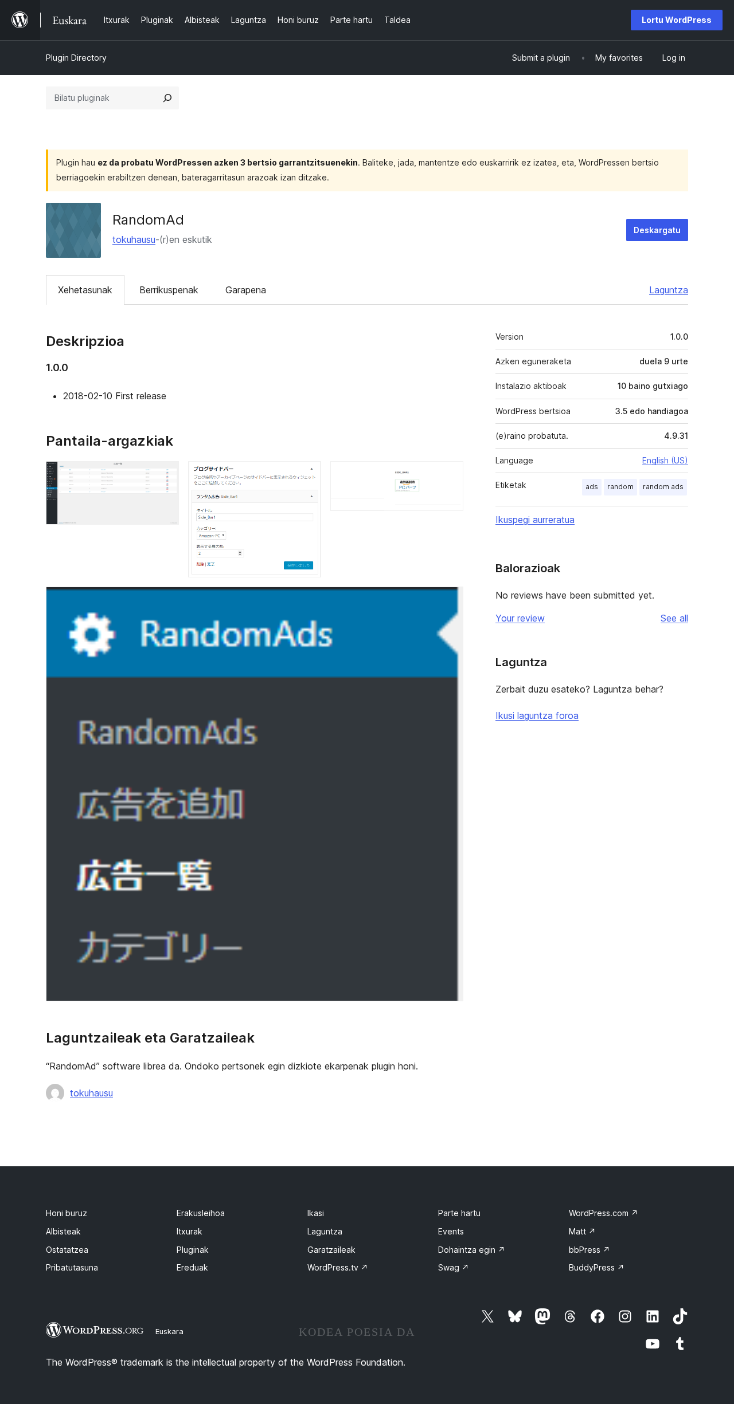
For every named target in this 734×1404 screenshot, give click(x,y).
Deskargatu (657, 230)
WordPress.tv (337, 1267)
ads (591, 486)
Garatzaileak (331, 1249)
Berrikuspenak (168, 290)
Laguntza (668, 290)
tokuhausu (133, 239)
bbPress (589, 1249)
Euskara (169, 1331)
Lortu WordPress (677, 20)
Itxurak (189, 1231)
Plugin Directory (76, 57)
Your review (520, 618)
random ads (663, 486)
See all (674, 618)
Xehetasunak (85, 290)
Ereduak (192, 1267)
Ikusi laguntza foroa (537, 715)
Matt (582, 1231)
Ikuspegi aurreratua (535, 519)
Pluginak (193, 1249)
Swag (453, 1267)
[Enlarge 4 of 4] (448, 602)
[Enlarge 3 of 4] (448, 476)
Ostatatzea (67, 1249)
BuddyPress (596, 1267)
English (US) (665, 460)
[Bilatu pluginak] (167, 97)
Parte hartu (459, 1213)
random (620, 486)
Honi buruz (66, 1213)
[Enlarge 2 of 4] (305, 476)
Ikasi (315, 1213)
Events (451, 1231)
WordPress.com (603, 1213)
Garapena (245, 290)
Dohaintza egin (471, 1249)
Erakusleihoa (201, 1213)
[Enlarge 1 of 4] (163, 476)
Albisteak (63, 1231)
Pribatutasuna (72, 1267)
